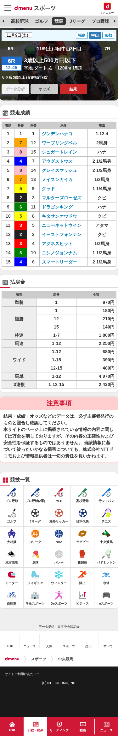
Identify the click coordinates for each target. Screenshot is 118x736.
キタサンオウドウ (59, 216)
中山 (95, 35)
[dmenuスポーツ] (37, 8)
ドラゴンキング (57, 206)
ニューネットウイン (61, 225)
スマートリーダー (59, 261)
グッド (48, 188)
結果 (73, 89)
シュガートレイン (59, 151)
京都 (108, 35)
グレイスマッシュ (59, 170)
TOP (11, 730)
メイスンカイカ (57, 179)
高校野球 (20, 21)
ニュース (106, 730)
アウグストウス (57, 161)
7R (107, 48)
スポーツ (38, 659)
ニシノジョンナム (59, 252)
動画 (83, 730)
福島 (82, 35)
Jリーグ (77, 21)
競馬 (58, 21)
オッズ (44, 89)
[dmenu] (12, 659)
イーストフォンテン (61, 234)
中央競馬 (65, 659)
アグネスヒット (57, 243)
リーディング (59, 730)
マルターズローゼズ (61, 197)
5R (11, 48)
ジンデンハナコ (57, 133)
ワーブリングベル (59, 142)
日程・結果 (35, 730)
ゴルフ (41, 21)
